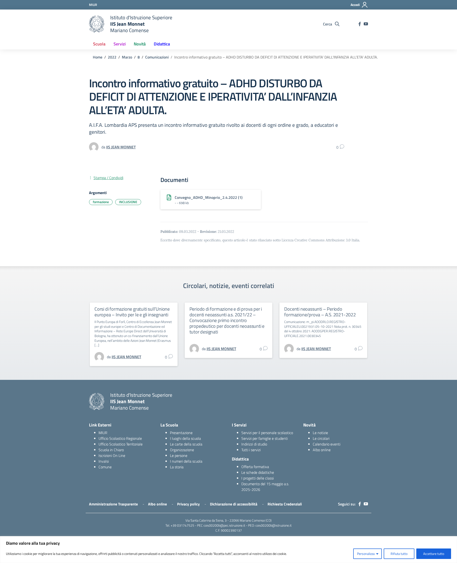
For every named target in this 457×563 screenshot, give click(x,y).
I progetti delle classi (257, 478)
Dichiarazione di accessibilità (233, 504)
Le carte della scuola (186, 444)
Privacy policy (188, 504)
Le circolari (321, 438)
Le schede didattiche (257, 472)
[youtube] (366, 24)
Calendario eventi (326, 444)
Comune (105, 467)
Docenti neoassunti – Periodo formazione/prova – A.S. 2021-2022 (320, 311)
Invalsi (104, 461)
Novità (140, 44)
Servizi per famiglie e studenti (264, 438)
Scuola (99, 44)
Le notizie (320, 433)
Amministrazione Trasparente (113, 504)
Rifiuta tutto (399, 553)
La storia (177, 467)
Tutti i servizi (251, 450)
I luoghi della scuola (185, 438)
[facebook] (360, 24)
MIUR (103, 433)
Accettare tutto (433, 553)
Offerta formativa (255, 467)
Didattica (162, 44)
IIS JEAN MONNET (121, 147)
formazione (101, 201)
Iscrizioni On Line (112, 455)
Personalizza (366, 553)
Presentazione (181, 433)
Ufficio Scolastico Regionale (120, 438)
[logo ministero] (96, 24)
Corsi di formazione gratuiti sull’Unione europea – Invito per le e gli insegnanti (132, 311)
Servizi (120, 44)
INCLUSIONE (128, 201)
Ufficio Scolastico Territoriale (121, 444)
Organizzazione (182, 450)
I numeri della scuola (186, 461)
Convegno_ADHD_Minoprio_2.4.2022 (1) (209, 197)
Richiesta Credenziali (285, 504)
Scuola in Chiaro (111, 450)
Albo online (322, 450)
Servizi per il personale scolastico (267, 433)
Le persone (178, 455)
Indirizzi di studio (254, 444)
